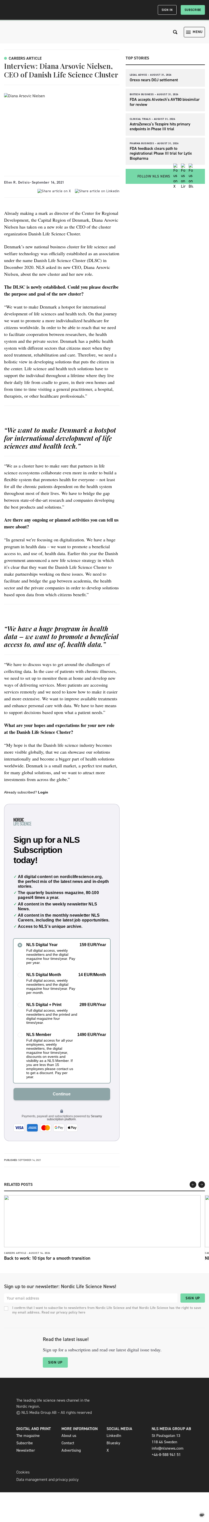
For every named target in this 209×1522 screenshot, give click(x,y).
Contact (67, 1443)
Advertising (71, 1450)
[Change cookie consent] (202, 1515)
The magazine (28, 1435)
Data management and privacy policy (47, 1479)
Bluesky (113, 1443)
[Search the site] (175, 32)
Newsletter (25, 1450)
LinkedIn (114, 1435)
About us (68, 1435)
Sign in (167, 10)
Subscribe (193, 10)
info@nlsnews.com (168, 1448)
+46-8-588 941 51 (166, 1454)
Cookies (23, 1472)
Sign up (193, 1298)
